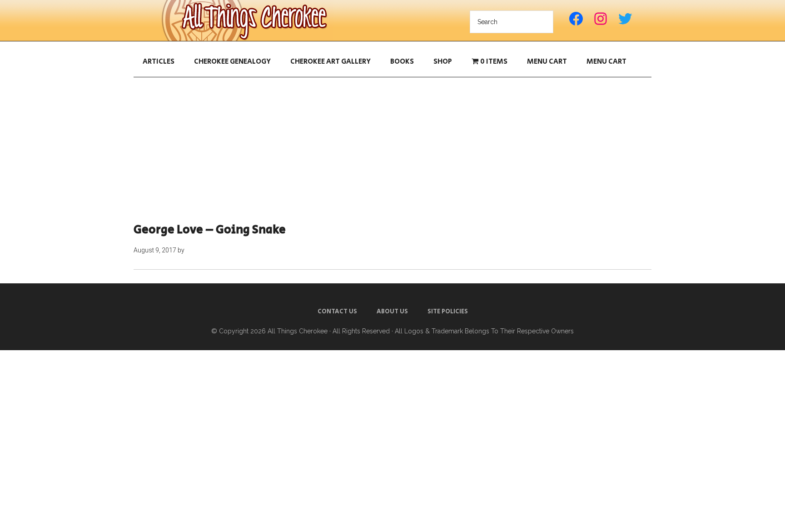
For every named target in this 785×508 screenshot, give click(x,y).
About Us (392, 311)
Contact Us (337, 311)
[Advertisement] (392, 150)
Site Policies (447, 311)
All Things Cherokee (247, 20)
